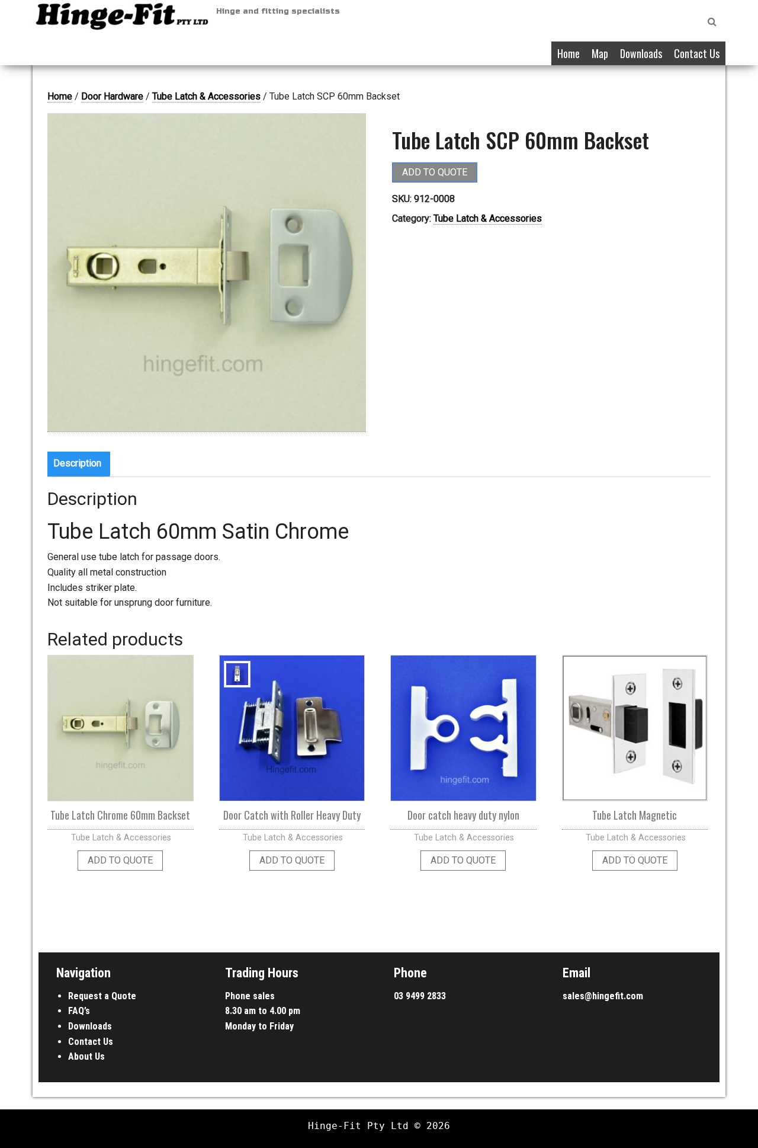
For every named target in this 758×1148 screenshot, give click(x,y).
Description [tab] (77, 463)
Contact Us (697, 53)
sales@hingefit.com (603, 996)
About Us (86, 1056)
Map (600, 53)
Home (568, 53)
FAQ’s (79, 1010)
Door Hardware (112, 96)
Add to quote (434, 172)
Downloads (641, 53)
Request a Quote (102, 996)
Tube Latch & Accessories (206, 96)
